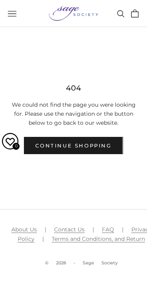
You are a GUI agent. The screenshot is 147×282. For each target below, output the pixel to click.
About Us (24, 229)
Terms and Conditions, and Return (98, 238)
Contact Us (69, 229)
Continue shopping (73, 145)
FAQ (108, 229)
